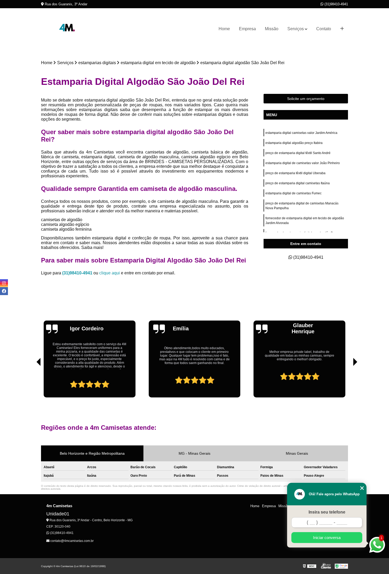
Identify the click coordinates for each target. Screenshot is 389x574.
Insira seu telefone (327, 512)
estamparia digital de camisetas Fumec (293, 193)
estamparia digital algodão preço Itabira (294, 143)
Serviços (295, 29)
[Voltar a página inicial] (67, 29)
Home (224, 29)
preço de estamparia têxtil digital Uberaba (295, 173)
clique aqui (109, 273)
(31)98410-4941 (335, 4)
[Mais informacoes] (342, 29)
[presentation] (31, 382)
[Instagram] (4, 283)
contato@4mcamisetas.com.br (71, 541)
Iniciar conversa (327, 537)
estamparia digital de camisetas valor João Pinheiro (302, 163)
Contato (323, 29)
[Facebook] (4, 291)
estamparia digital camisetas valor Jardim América (301, 133)
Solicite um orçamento (305, 99)
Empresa (247, 29)
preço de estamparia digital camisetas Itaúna (297, 183)
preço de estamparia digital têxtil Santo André (298, 153)
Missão (271, 29)
